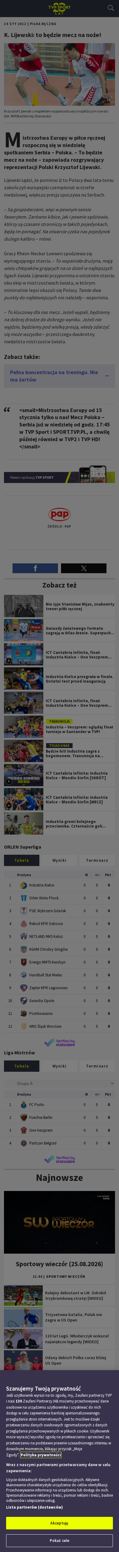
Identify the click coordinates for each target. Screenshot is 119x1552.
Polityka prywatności (41, 1455)
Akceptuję (59, 1523)
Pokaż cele (59, 1540)
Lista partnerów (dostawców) (34, 1507)
